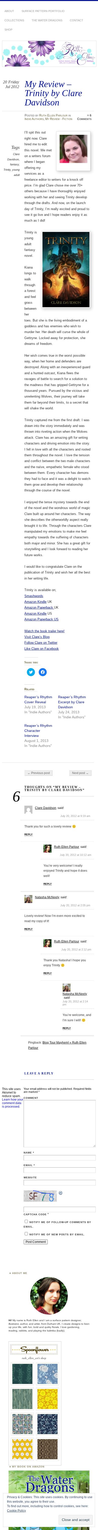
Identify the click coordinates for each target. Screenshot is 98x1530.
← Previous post (38, 773)
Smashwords (33, 596)
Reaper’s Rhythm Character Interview (38, 731)
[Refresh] (61, 1193)
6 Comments (84, 117)
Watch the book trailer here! (44, 631)
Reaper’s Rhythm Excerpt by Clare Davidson (72, 702)
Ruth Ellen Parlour (53, 115)
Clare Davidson (45, 808)
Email (29, 1165)
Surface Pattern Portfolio (43, 11)
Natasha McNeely (47, 897)
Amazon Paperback (39, 607)
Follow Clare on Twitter (40, 643)
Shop (8, 29)
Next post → (80, 773)
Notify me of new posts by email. (57, 1234)
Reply (28, 834)
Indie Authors (34, 119)
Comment (31, 1098)
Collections (14, 20)
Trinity (7, 169)
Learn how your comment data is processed (12, 1103)
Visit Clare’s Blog (37, 637)
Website (30, 1177)
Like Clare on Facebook (41, 649)
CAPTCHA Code (35, 1214)
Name (29, 1152)
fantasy (14, 164)
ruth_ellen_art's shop (34, 1358)
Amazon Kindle (35, 602)
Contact (76, 20)
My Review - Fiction (58, 119)
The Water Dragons (47, 20)
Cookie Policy (16, 1510)
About (9, 11)
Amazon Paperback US (41, 619)
